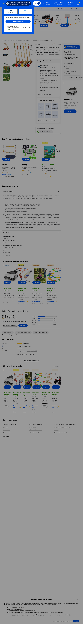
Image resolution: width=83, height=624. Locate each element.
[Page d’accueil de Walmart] (3, 3)
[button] (58, 3)
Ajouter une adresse (18, 21)
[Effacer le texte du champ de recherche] (35, 3)
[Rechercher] (38, 3)
